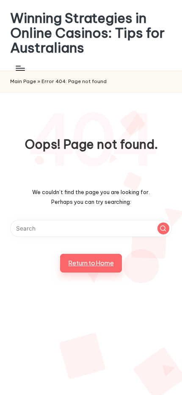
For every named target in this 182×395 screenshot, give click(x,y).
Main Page (23, 81)
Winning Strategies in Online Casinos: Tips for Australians (87, 33)
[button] (163, 228)
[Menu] (20, 68)
